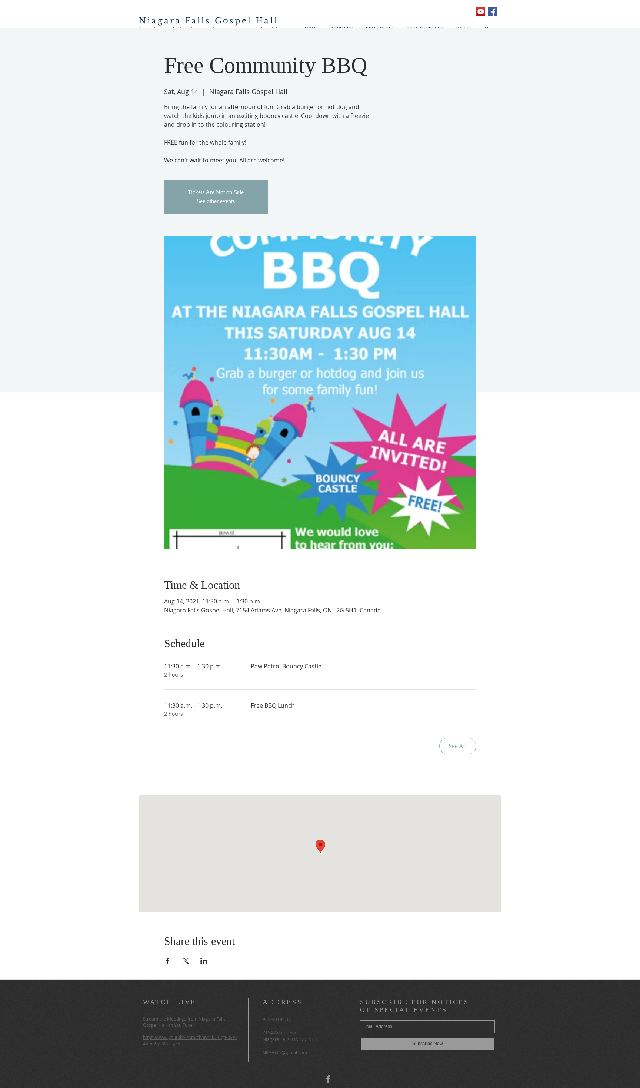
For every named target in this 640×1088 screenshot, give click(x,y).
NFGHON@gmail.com (285, 1052)
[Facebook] (492, 11)
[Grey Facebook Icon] (328, 1079)
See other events (216, 201)
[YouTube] (480, 11)
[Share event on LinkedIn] (203, 961)
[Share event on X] (185, 961)
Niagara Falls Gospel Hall (209, 21)
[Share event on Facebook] (167, 961)
